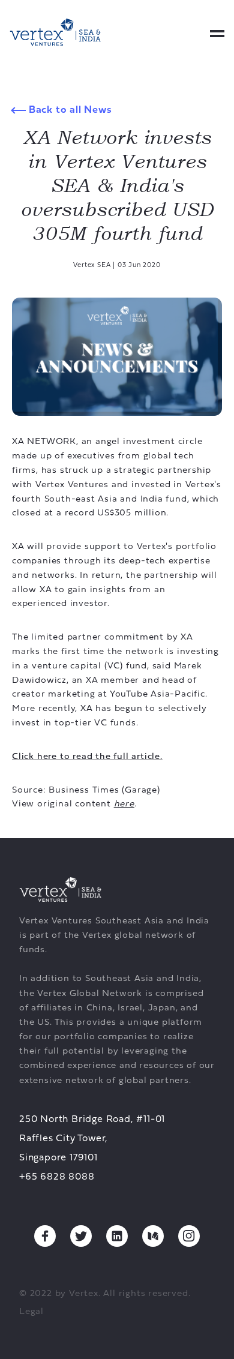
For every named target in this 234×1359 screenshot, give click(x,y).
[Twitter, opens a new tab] (81, 1236)
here (124, 804)
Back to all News (69, 110)
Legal (31, 1311)
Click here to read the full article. (87, 756)
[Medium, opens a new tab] (153, 1236)
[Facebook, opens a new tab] (45, 1236)
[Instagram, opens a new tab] (189, 1236)
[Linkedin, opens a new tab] (117, 1236)
